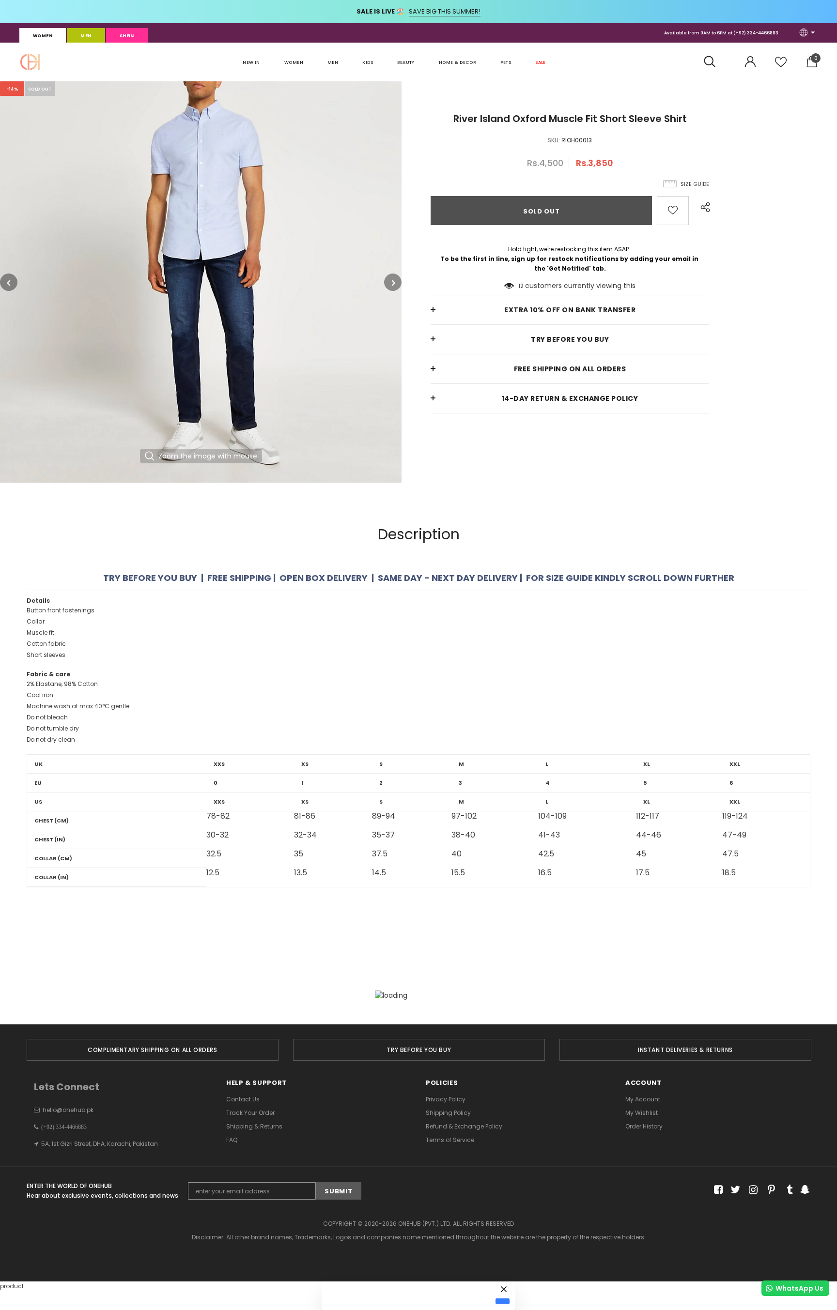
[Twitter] (734, 1190)
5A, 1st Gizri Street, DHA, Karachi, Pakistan (99, 1144)
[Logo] (30, 62)
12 (521, 286)
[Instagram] (751, 1190)
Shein (127, 36)
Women (42, 36)
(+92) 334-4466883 (755, 33)
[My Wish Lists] (781, 65)
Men (85, 36)
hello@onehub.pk (68, 1110)
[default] (503, 1301)
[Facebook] (717, 1190)
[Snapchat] (804, 1190)
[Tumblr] (786, 1190)
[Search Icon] (715, 62)
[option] (201, 282)
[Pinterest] (769, 1190)
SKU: (554, 140)
